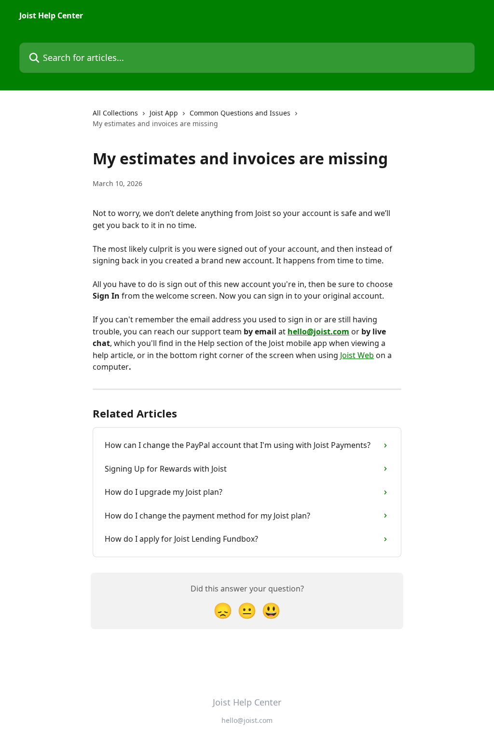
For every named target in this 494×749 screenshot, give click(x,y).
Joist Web (357, 355)
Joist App (164, 112)
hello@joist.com (318, 331)
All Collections (115, 112)
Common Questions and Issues (240, 112)
